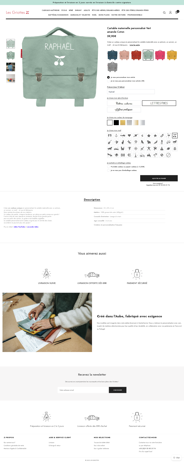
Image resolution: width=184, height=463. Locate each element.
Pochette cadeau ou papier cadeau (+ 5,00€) (127, 167)
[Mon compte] (170, 12)
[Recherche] (164, 12)
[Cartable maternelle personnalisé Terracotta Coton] (136, 55)
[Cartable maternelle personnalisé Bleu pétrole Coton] (112, 55)
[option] (59, 67)
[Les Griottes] (17, 12)
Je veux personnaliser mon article (123, 77)
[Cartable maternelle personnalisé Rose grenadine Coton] (160, 55)
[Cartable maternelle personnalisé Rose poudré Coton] (124, 55)
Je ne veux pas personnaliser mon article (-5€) (127, 81)
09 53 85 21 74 (164, 185)
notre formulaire (157, 442)
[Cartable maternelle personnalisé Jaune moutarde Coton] (172, 55)
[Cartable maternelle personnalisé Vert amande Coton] (148, 55)
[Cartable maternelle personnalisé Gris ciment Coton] (112, 67)
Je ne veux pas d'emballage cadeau (124, 170)
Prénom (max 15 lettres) (115, 87)
